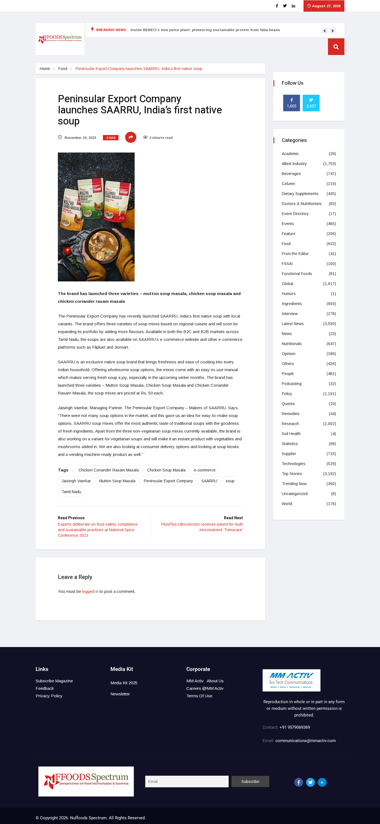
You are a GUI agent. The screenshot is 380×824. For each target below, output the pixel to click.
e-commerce (205, 470)
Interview (290, 313)
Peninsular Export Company (168, 481)
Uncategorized (295, 493)
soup (230, 481)
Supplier (289, 453)
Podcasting (292, 383)
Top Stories (292, 473)
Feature (288, 233)
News (287, 333)
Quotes (288, 403)
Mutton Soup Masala (117, 481)
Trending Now (294, 483)
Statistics (290, 443)
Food (62, 68)
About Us (215, 680)
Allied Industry (294, 163)
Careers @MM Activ (205, 688)
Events (288, 223)
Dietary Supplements (300, 193)
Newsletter (120, 693)
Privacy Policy (49, 695)
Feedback (45, 688)
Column (288, 183)
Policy (287, 393)
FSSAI (287, 263)
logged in (90, 591)
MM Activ (195, 680)
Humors (289, 293)
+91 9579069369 (295, 727)
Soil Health (291, 433)
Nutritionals (292, 343)
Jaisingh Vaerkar (76, 481)
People (288, 373)
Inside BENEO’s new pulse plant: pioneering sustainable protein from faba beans (205, 30)
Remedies (291, 413)
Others (288, 363)
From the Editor (295, 253)
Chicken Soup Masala (166, 470)
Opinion (288, 353)
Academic (290, 153)
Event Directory (295, 213)
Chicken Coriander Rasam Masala (108, 470)
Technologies (293, 463)
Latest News (293, 323)
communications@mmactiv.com (305, 740)
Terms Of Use (199, 695)
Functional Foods (297, 273)
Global (287, 283)
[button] (324, 31)
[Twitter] (310, 782)
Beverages (291, 173)
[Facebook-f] (298, 782)
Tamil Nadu (71, 492)
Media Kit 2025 (123, 682)
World (287, 503)
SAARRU (209, 481)
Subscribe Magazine (54, 680)
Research (290, 423)
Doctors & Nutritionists (302, 203)
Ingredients (292, 303)
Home (45, 68)
